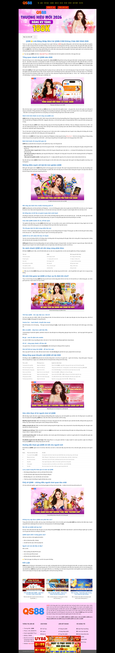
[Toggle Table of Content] (34, 37)
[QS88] (29, 3)
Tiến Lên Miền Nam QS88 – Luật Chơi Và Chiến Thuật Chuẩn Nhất (33, 593)
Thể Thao (46, 3)
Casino (52, 3)
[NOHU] (57, 650)
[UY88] (57, 639)
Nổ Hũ (69, 3)
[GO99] (57, 644)
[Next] (93, 590)
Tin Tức (81, 3)
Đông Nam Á (69, 136)
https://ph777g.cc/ (44, 54)
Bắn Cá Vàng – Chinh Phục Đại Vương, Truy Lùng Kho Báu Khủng (81, 593)
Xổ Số (65, 3)
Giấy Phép (75, 3)
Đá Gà (61, 3)
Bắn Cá (57, 3)
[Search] (38, 3)
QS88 (41, 3)
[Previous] (22, 590)
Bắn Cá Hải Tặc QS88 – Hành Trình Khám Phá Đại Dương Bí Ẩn (57, 593)
